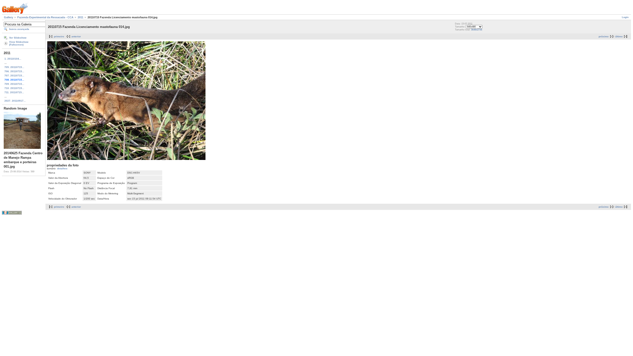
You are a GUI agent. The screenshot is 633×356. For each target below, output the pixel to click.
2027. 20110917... (15, 100)
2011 (80, 17)
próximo (604, 36)
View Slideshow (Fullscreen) (18, 43)
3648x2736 (476, 29)
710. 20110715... (14, 88)
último (619, 36)
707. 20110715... (14, 75)
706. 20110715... (14, 71)
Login (625, 17)
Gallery (8, 17)
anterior (76, 36)
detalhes (62, 168)
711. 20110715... (14, 92)
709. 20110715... (14, 84)
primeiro (59, 36)
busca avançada (19, 29)
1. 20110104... (12, 58)
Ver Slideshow (17, 37)
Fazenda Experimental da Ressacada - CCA (45, 17)
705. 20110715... (14, 67)
